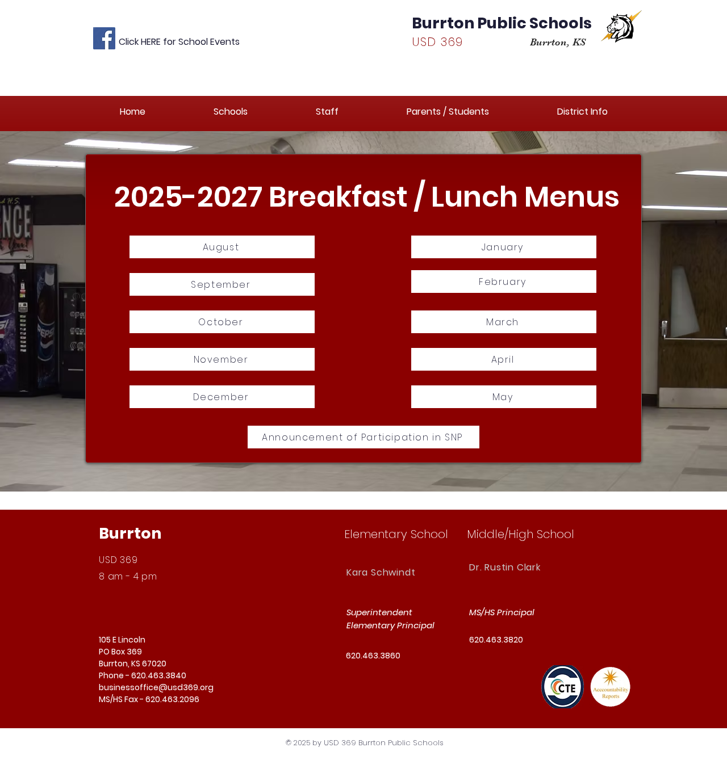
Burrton (130, 533)
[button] (230, 111)
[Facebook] (104, 38)
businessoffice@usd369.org (156, 687)
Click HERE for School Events (179, 41)
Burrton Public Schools (502, 22)
